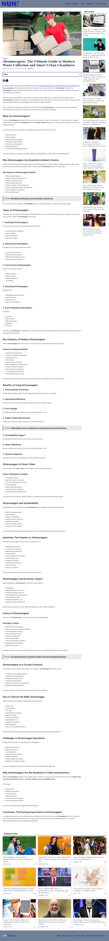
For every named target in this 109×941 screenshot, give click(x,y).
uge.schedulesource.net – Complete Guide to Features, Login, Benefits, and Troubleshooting (94, 78)
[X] (7, 80)
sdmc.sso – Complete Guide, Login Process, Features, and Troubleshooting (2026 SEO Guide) (94, 32)
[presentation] (94, 20)
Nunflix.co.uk (12, 936)
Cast (82, 4)
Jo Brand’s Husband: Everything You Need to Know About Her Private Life (94, 144)
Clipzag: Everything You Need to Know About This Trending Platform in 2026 (18, 890)
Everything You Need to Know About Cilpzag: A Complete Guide (88, 890)
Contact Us (100, 4)
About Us (70, 936)
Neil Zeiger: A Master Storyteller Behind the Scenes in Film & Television (89, 921)
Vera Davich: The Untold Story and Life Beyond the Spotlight (93, 209)
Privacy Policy (79, 936)
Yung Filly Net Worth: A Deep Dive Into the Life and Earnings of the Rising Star (54, 859)
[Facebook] (4, 80)
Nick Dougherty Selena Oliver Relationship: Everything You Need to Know (18, 859)
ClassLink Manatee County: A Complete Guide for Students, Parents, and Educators (94, 122)
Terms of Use (90, 936)
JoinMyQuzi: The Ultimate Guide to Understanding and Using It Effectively (94, 55)
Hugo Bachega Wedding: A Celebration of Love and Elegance (89, 858)
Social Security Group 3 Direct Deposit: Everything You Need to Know (93, 101)
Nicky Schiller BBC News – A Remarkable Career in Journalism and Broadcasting (53, 891)
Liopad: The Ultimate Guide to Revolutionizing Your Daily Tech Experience (16, 922)
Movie (75, 4)
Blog (63, 936)
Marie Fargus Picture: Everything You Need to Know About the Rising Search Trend (92, 232)
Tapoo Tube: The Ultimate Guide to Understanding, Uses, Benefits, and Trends (93, 166)
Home (68, 4)
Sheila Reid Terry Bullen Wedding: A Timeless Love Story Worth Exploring (93, 187)
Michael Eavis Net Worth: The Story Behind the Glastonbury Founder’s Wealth (53, 922)
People (90, 4)
